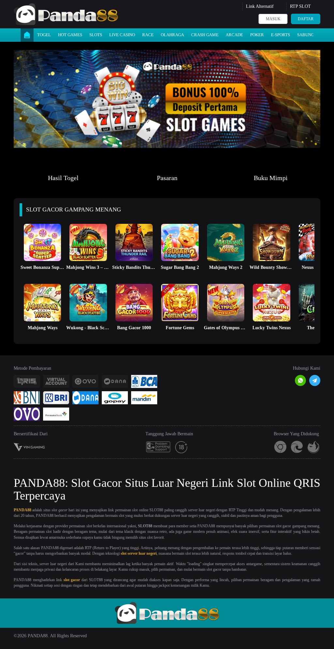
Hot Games (70, 34)
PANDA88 (22, 510)
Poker (257, 34)
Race (148, 34)
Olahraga (172, 34)
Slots (95, 34)
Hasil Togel (63, 177)
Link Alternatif (260, 6)
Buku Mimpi (271, 177)
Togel (44, 34)
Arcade (234, 34)
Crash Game (205, 34)
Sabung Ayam (312, 34)
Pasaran (167, 177)
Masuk (273, 19)
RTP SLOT (300, 6)
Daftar (305, 19)
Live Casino (122, 34)
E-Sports (280, 34)
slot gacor (72, 580)
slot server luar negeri (139, 553)
